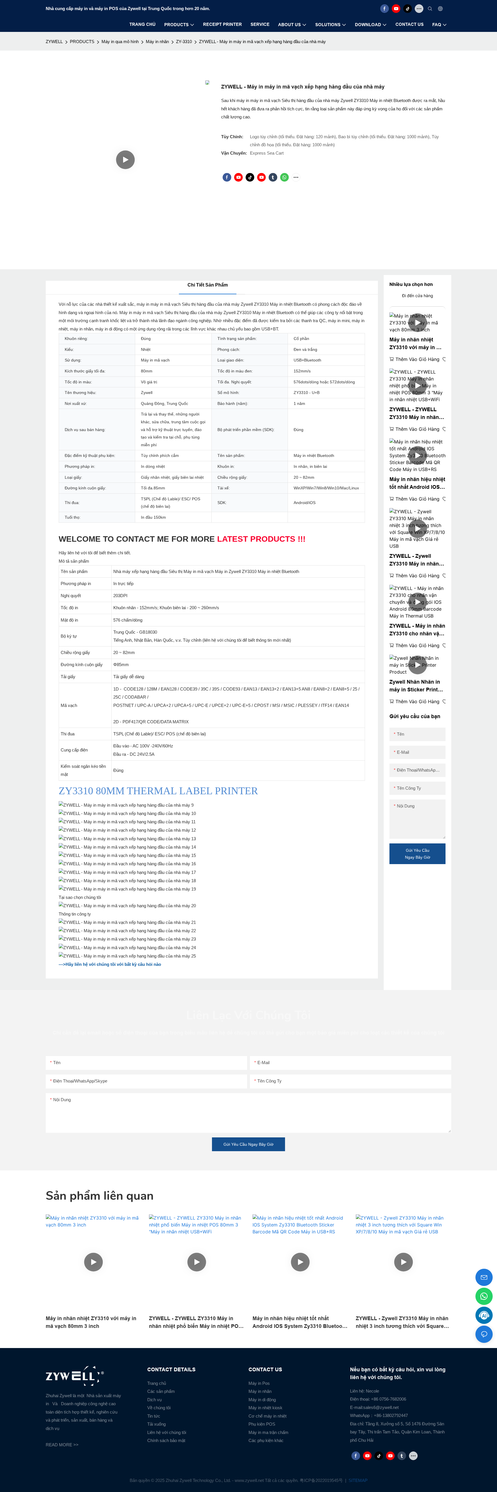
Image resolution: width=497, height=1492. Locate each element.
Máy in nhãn (157, 41)
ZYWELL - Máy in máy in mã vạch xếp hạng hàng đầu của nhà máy (262, 41)
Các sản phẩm (161, 1391)
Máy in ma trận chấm (268, 1432)
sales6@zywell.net (381, 1407)
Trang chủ (156, 1383)
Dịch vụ (154, 1399)
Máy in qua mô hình (120, 41)
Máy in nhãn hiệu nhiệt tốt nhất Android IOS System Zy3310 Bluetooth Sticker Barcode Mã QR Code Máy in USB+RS (417, 483)
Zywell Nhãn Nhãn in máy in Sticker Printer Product (416, 686)
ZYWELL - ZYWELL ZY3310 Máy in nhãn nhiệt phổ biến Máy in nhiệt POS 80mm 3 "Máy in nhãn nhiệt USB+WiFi (415, 414)
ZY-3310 (184, 41)
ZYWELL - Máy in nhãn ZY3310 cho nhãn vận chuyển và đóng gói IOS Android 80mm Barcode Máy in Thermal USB (417, 630)
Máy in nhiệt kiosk (265, 1407)
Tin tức (153, 1416)
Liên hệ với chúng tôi (166, 1432)
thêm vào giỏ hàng (417, 359)
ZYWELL (54, 41)
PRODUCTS (82, 41)
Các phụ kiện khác (266, 1440)
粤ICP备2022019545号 (322, 1480)
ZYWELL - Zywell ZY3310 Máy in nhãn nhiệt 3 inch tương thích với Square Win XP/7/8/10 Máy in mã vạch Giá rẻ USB (415, 560)
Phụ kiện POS (261, 1424)
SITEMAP (357, 1480)
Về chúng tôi (159, 1407)
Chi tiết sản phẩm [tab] (208, 284)
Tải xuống (156, 1424)
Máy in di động (262, 1399)
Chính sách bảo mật (166, 1440)
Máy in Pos (259, 1383)
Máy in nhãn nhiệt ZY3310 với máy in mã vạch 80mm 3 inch (416, 344)
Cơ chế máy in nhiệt (267, 1416)
